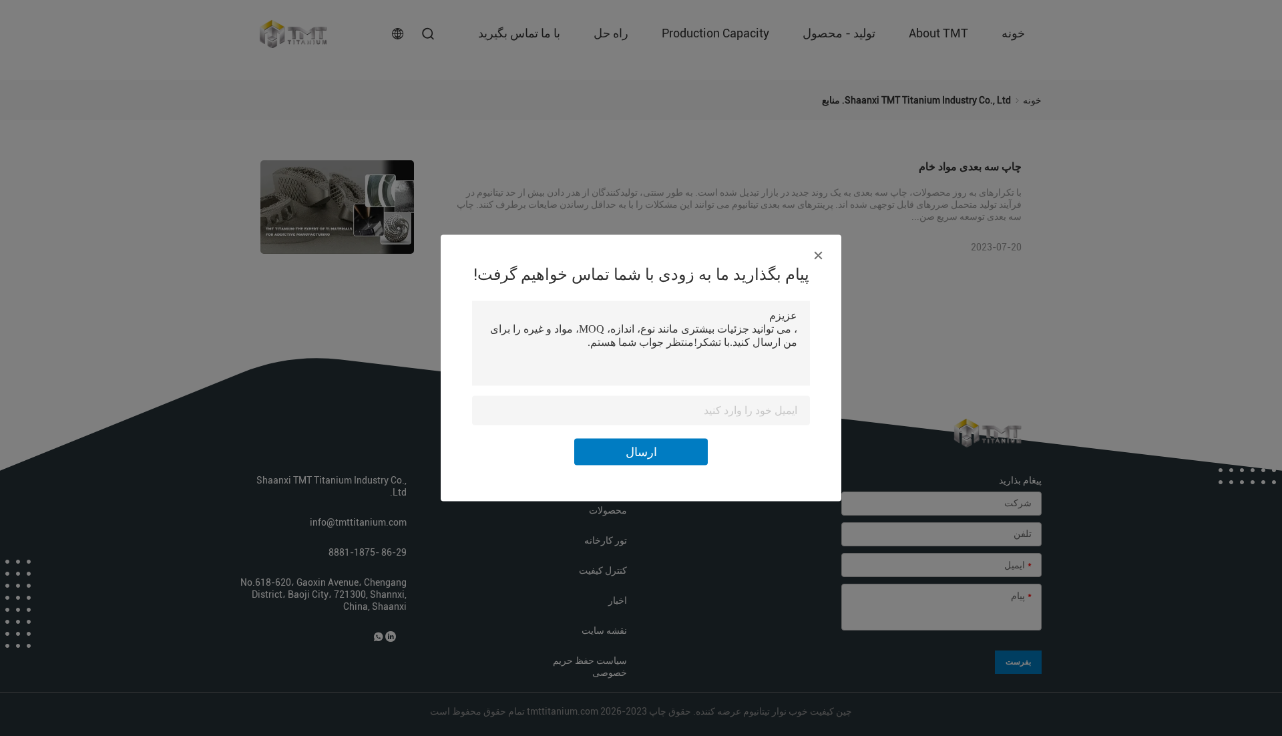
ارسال (641, 452)
